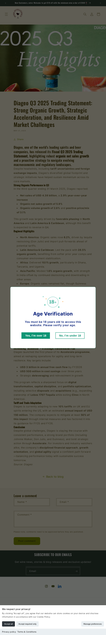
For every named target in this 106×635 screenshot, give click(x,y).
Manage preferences (93, 624)
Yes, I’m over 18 (35, 335)
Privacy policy (9, 632)
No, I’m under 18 (70, 335)
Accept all (8, 624)
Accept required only (27, 624)
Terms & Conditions (26, 632)
